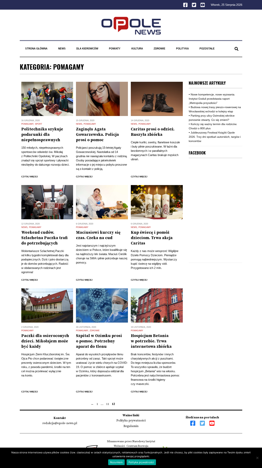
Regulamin (131, 426)
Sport (38, 124)
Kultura (137, 48)
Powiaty (114, 48)
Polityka (182, 48)
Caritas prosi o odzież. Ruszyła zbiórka (153, 132)
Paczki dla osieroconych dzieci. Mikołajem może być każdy (45, 341)
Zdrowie (159, 48)
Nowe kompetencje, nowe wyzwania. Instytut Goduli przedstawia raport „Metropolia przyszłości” (212, 98)
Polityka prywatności (131, 420)
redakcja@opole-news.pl (59, 423)
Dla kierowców (87, 48)
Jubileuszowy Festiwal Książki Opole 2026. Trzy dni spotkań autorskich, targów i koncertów (215, 137)
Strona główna (36, 48)
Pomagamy (27, 124)
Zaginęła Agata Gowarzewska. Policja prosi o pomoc (97, 135)
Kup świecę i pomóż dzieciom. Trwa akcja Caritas (152, 238)
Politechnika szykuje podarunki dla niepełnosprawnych (42, 135)
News (62, 48)
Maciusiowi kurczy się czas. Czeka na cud (98, 235)
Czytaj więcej (29, 176)
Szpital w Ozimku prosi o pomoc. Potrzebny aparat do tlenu (99, 341)
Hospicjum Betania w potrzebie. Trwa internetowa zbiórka (151, 341)
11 (107, 404)
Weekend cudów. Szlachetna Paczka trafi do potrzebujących (44, 238)
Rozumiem (116, 462)
